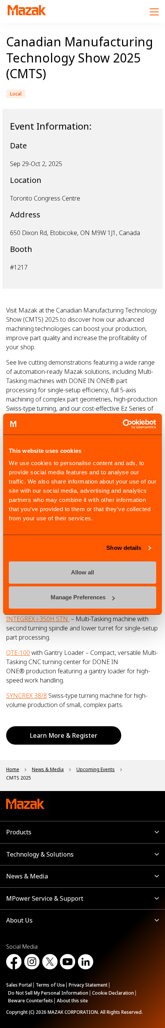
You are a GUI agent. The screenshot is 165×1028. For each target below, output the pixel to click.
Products (18, 832)
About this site (72, 1000)
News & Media (27, 876)
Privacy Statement (88, 985)
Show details (123, 547)
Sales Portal (19, 985)
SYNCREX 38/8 (26, 695)
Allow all (82, 572)
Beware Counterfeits (30, 1000)
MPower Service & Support (44, 898)
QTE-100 (18, 652)
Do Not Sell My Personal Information (48, 993)
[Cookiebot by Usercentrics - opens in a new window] (122, 424)
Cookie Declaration (113, 993)
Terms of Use (50, 985)
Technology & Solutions (40, 854)
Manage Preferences (78, 597)
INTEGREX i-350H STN (37, 619)
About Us (19, 920)
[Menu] (154, 11)
